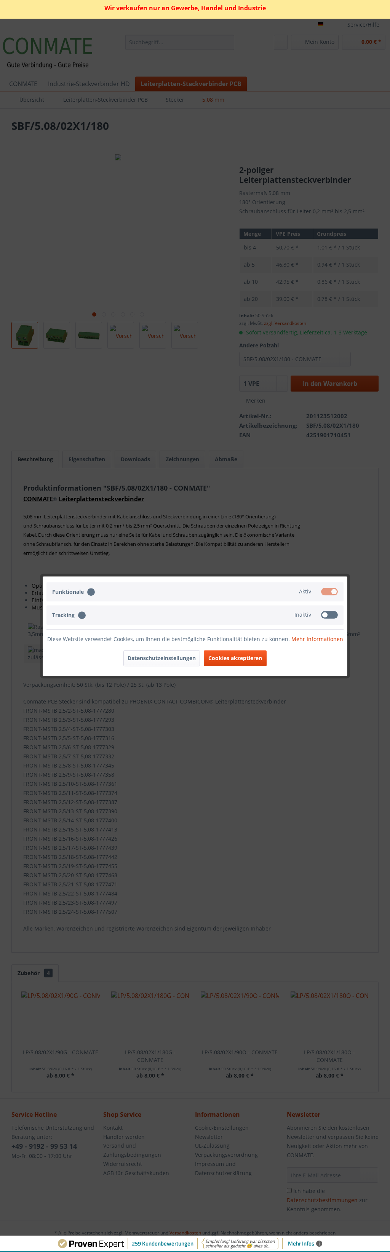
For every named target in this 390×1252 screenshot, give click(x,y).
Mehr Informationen (317, 639)
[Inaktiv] (329, 615)
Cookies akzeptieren (235, 658)
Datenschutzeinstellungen (162, 658)
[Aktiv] (329, 591)
